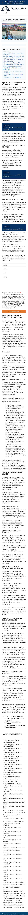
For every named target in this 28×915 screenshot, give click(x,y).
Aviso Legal (13, 307)
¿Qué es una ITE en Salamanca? (12, 783)
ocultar (6, 51)
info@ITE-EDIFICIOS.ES (15, 3)
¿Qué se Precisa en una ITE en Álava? (13, 819)
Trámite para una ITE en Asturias (12, 898)
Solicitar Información (14, 312)
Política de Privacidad (19, 914)
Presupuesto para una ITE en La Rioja (14, 893)
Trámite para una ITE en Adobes (15, 725)
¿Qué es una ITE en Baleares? (11, 776)
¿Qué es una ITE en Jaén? (10, 781)
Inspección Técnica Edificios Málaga (13, 882)
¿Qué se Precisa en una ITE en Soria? (13, 821)
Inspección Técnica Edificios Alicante (14, 848)
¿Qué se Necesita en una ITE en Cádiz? (14, 810)
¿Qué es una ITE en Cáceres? (11, 779)
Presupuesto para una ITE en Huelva (13, 891)
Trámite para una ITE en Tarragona (13, 907)
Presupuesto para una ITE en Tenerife (14, 896)
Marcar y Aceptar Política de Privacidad (14, 294)
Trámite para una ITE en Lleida (12, 900)
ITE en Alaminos (11, 727)
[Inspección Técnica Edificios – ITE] (13, 8)
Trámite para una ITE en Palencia (12, 903)
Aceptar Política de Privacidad (11, 293)
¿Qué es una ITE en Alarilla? (14, 20)
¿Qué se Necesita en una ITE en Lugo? (14, 812)
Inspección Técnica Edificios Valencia (14, 885)
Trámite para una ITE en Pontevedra (13, 905)
